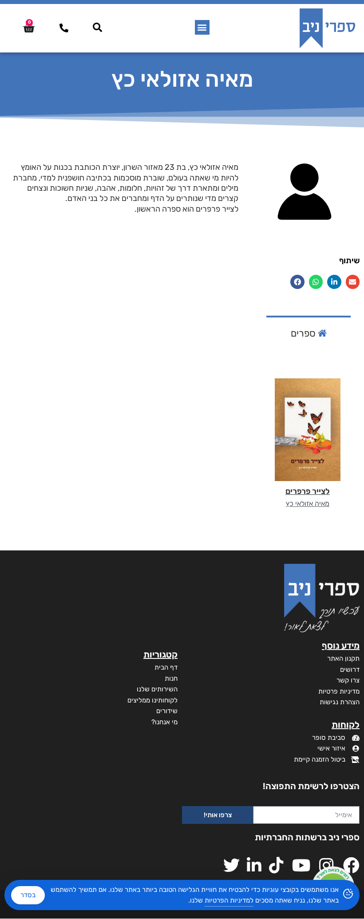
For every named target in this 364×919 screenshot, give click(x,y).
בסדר (28, 895)
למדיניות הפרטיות (229, 900)
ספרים (304, 333)
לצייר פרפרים (307, 491)
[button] (202, 27)
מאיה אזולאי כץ (307, 503)
